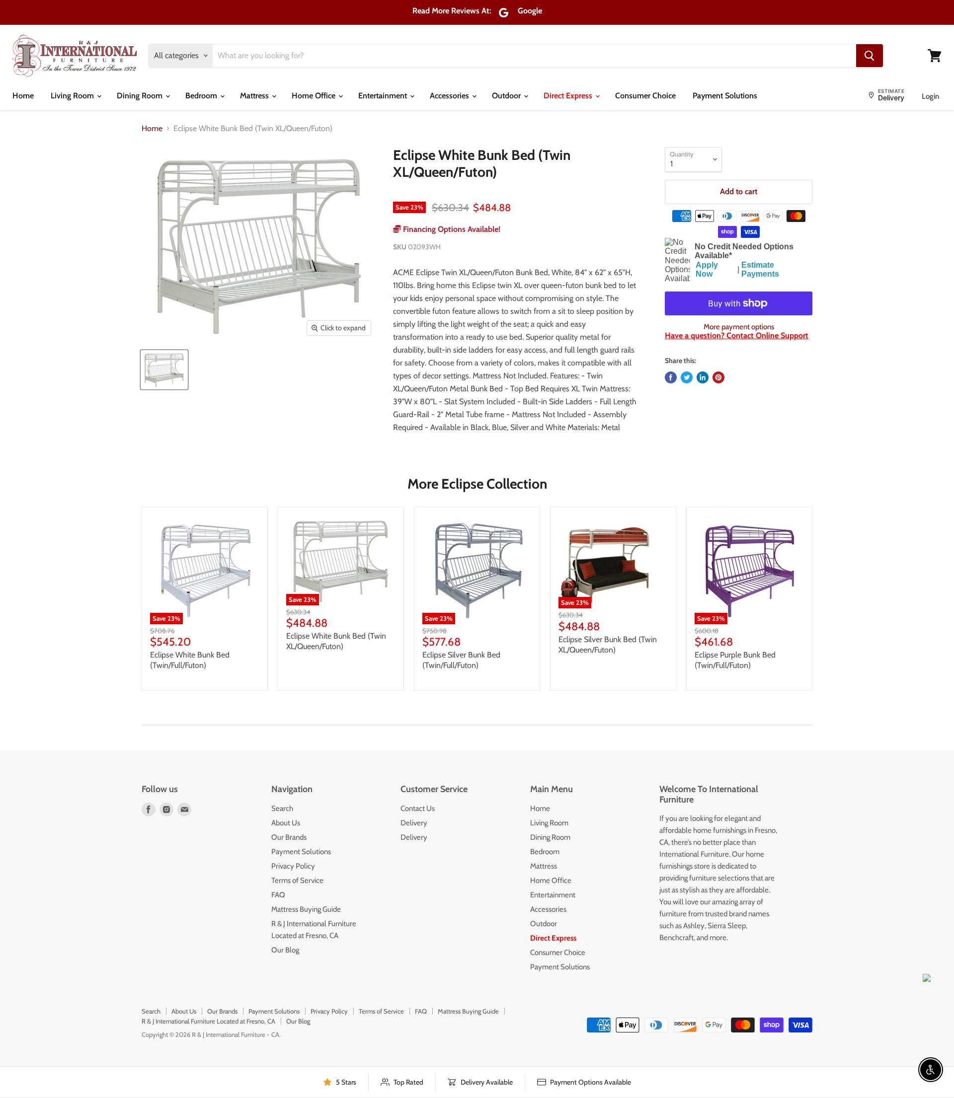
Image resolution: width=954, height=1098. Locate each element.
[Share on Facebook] (671, 377)
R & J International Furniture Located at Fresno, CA (208, 1021)
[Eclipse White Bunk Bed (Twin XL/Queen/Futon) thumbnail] (164, 369)
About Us (285, 822)
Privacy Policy (293, 866)
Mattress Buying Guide (306, 909)
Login (930, 96)
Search (282, 808)
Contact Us (417, 808)
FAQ (278, 894)
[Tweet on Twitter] (687, 377)
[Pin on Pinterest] (718, 377)
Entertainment (383, 95)
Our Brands (289, 837)
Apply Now (707, 269)
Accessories (450, 95)
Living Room (73, 95)
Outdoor (507, 95)
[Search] (869, 55)
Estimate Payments (760, 269)
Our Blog (285, 950)
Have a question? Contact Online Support (736, 335)
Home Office (314, 95)
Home (23, 95)
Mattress (255, 95)
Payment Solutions (725, 95)
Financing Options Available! (450, 229)
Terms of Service (297, 880)
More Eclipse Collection (477, 483)
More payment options (739, 327)
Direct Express (569, 95)
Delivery (413, 822)
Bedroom (202, 95)
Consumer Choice (645, 95)
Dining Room (140, 95)
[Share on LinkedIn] (703, 377)
